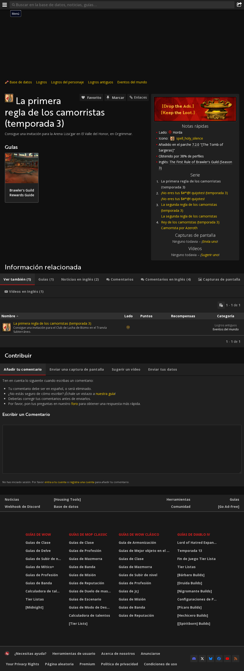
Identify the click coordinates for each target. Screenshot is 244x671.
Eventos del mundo (132, 82)
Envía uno (209, 241)
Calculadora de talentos (44, 591)
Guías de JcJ (129, 591)
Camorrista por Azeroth (179, 228)
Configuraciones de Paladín (198, 599)
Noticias (12, 499)
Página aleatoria (59, 664)
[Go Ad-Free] (228, 506)
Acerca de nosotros (118, 653)
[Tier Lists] (78, 623)
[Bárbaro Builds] (190, 575)
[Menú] (5, 5)
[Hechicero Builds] (192, 615)
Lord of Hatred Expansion (198, 542)
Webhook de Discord (22, 506)
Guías (234, 499)
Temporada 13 (189, 550)
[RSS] (235, 658)
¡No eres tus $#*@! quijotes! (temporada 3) (194, 193)
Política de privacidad (119, 664)
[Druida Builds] (189, 583)
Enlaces (140, 97)
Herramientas (178, 499)
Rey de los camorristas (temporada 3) (190, 222)
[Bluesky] (210, 658)
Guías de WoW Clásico (139, 534)
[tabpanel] (122, 322)
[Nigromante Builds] (194, 591)
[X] (202, 658)
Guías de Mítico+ (39, 567)
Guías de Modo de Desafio (91, 607)
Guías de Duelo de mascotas (91, 591)
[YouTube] (227, 658)
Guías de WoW (38, 534)
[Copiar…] (221, 305)
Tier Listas (34, 599)
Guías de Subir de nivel (44, 558)
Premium (87, 664)
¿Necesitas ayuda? (30, 653)
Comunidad (180, 506)
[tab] (17, 279)
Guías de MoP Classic (88, 534)
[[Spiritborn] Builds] (193, 623)
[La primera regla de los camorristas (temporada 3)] (6, 327)
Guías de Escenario (85, 599)
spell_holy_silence (189, 138)
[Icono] (9, 98)
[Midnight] (34, 607)
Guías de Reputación (86, 583)
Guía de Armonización (137, 542)
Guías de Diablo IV (193, 534)
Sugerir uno (210, 254)
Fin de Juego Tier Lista (196, 558)
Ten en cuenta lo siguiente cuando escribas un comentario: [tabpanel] (71, 431)
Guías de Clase (38, 542)
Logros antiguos (100, 82)
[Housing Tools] (67, 499)
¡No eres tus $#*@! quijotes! (183, 199)
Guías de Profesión (41, 575)
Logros (41, 82)
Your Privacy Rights (22, 664)
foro (74, 403)
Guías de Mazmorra (85, 558)
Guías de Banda (38, 583)
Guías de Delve (38, 550)
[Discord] (194, 658)
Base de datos (21, 82)
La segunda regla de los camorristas (189, 216)
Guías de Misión (82, 575)
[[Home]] (7, 654)
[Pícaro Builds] (189, 607)
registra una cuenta (82, 482)
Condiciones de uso (160, 664)
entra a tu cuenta (55, 482)
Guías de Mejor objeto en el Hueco (145, 550)
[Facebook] (219, 658)
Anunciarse (150, 653)
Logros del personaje (67, 82)
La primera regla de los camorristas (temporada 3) (52, 323)
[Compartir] (239, 5)
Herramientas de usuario (73, 653)
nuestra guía (105, 393)
